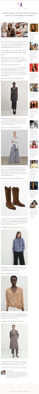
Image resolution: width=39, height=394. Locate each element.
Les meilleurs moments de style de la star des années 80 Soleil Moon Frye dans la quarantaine (34, 153)
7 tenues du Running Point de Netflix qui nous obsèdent (33, 95)
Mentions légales (20, 391)
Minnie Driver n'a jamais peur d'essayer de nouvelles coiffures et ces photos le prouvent (34, 76)
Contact (25, 8)
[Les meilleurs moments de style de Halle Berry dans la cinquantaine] (34, 189)
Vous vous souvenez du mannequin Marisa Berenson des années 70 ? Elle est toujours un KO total (34, 212)
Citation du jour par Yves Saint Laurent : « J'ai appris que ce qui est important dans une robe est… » (34, 133)
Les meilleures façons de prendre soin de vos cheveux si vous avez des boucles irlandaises (34, 113)
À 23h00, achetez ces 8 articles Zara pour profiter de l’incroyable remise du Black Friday (15, 367)
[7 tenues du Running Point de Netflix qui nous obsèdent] (34, 90)
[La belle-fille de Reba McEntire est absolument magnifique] (34, 31)
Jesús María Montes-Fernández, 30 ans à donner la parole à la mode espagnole (13, 366)
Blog (19, 8)
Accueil (13, 8)
